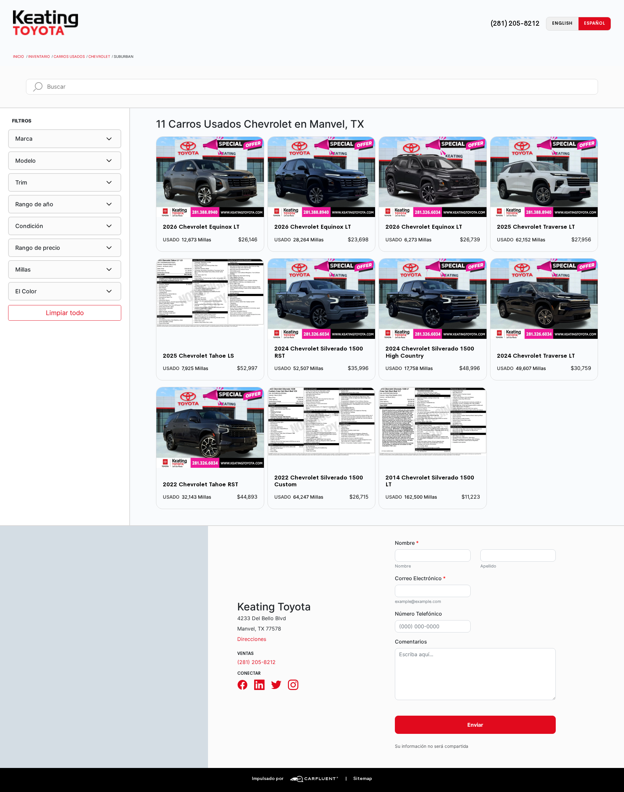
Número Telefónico (418, 613)
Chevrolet (99, 56)
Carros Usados (69, 56)
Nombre (407, 543)
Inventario (39, 56)
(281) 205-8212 (515, 23)
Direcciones (251, 639)
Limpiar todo (65, 313)
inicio (18, 56)
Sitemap (358, 778)
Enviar (475, 725)
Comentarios (411, 641)
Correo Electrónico (420, 578)
